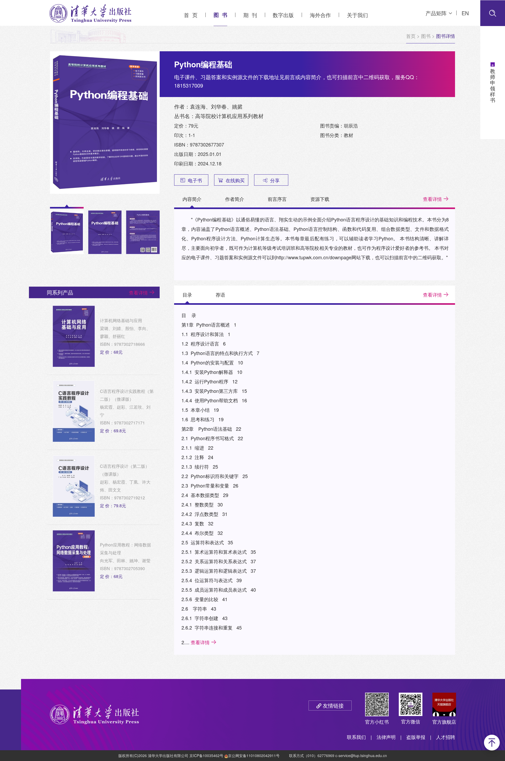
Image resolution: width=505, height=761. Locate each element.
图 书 (220, 14)
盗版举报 (415, 736)
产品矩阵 (436, 13)
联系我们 (356, 736)
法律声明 (386, 736)
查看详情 (432, 198)
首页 (411, 35)
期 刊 (250, 15)
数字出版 (283, 15)
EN (465, 13)
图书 (426, 35)
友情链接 (333, 705)
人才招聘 (445, 736)
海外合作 (320, 15)
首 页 (191, 15)
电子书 (195, 180)
